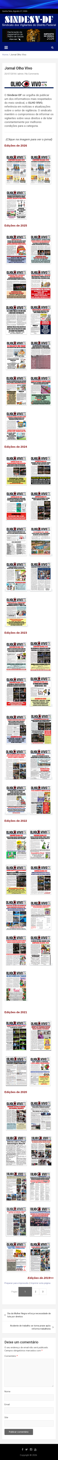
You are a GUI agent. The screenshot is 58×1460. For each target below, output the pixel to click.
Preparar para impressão (16, 1283)
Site (6, 1417)
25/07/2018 (10, 74)
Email (7, 1404)
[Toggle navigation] (6, 47)
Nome (7, 1391)
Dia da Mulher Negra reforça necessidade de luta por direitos (29, 1315)
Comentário (11, 1356)
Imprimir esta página (40, 1283)
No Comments (32, 74)
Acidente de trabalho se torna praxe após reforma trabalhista (30, 1327)
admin (20, 74)
